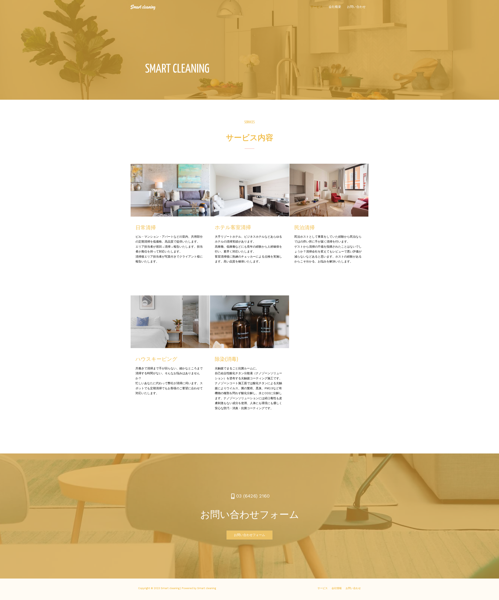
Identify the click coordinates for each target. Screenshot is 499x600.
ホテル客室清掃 (233, 227)
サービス (316, 7)
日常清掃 (145, 228)
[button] (249, 535)
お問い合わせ (356, 7)
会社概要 (335, 7)
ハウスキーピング (156, 359)
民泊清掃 (304, 228)
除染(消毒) (226, 359)
